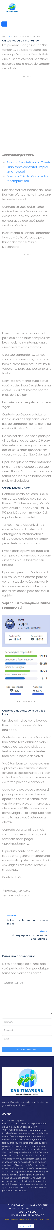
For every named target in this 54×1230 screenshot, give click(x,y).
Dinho (9, 36)
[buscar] (4, 24)
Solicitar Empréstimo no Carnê (28, 162)
